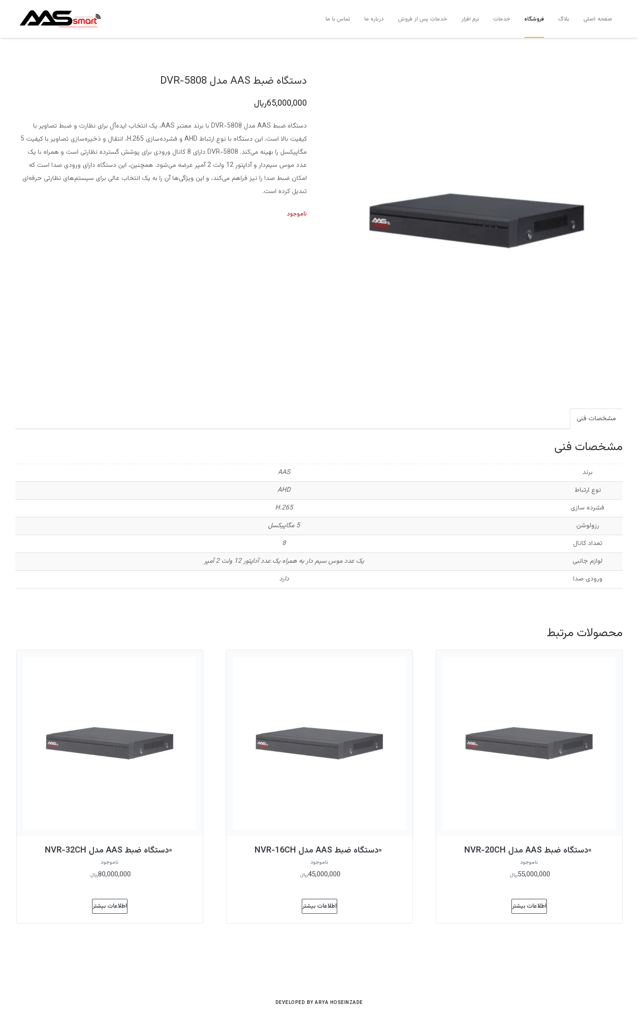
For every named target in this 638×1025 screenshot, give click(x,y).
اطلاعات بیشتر (529, 906)
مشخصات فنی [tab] (596, 419)
